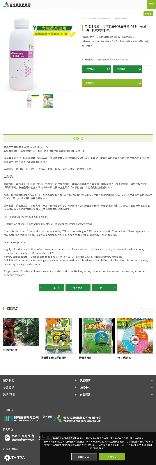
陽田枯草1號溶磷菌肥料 (53, 357)
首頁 (83, 18)
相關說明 (78, 138)
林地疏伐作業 (10, 349)
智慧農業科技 (105, 18)
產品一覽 (92, 18)
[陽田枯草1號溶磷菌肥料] (59, 335)
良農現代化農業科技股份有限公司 (112, 59)
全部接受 (112, 456)
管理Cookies (84, 456)
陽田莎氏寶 (85, 357)
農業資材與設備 (121, 18)
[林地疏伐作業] (21, 332)
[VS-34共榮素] (135, 335)
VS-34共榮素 (124, 357)
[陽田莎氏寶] (97, 335)
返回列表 (78, 287)
